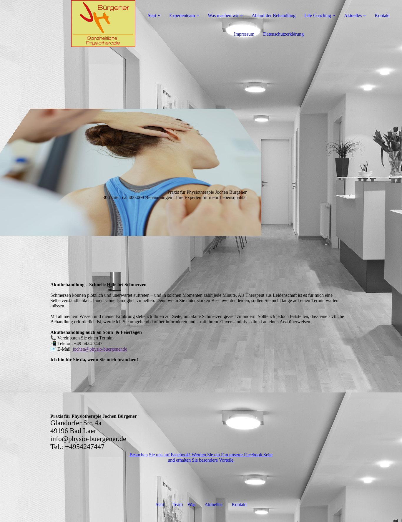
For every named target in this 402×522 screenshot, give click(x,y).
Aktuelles (353, 15)
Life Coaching (317, 15)
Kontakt (382, 15)
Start (152, 15)
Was (192, 504)
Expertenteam (182, 15)
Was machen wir (223, 15)
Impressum (244, 34)
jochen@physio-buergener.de (100, 349)
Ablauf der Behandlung (273, 15)
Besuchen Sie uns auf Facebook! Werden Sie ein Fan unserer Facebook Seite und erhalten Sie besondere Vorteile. (201, 457)
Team (177, 504)
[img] (67, 23)
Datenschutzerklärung (283, 34)
